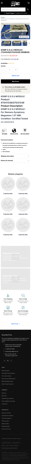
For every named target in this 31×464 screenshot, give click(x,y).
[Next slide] (29, 43)
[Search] (27, 9)
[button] (6, 43)
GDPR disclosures (6, 458)
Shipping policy (6, 426)
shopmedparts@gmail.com (11, 351)
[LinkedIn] (4, 360)
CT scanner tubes (6, 376)
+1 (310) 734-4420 (9, 349)
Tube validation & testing (8, 401)
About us (4, 393)
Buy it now (15, 81)
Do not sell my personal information (9, 448)
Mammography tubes (7, 381)
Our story (4, 395)
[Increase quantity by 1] (16, 70)
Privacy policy (5, 421)
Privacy (3, 445)
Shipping (16, 445)
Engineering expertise (8, 398)
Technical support (6, 418)
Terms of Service (13, 455)
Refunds (11, 445)
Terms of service (6, 429)
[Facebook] (11, 360)
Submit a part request (7, 384)
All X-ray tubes (5, 370)
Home (3, 17)
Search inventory (6, 413)
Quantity (3, 66)
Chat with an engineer (7, 415)
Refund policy (5, 423)
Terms (7, 445)
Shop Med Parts (7, 335)
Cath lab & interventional (8, 373)
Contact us (4, 403)
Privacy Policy (21, 455)
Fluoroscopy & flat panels (8, 378)
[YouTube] (8, 360)
